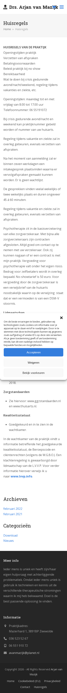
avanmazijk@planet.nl (24, 653)
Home (11, 681)
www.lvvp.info (21, 476)
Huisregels (40, 687)
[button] (61, 318)
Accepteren (34, 352)
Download (10, 535)
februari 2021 (12, 514)
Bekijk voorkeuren (33, 372)
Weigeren (33, 362)
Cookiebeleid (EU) (29, 681)
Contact (25, 687)
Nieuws (8, 541)
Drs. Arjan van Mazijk (33, 7)
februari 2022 (12, 509)
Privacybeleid (52, 681)
